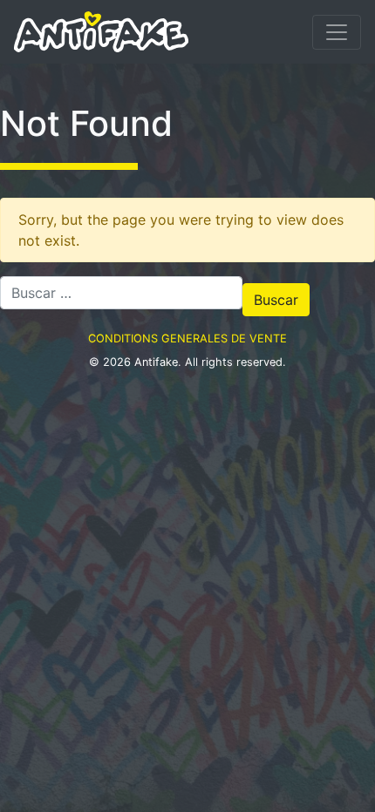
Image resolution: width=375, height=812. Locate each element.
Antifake (156, 362)
